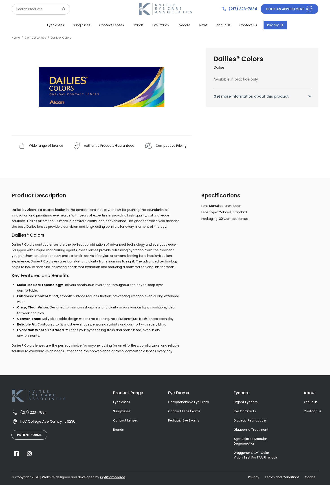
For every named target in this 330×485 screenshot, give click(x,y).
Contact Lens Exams (184, 411)
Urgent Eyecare (246, 402)
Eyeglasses (121, 402)
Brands (138, 25)
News (203, 25)
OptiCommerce (112, 477)
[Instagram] (29, 453)
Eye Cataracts (245, 411)
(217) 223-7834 (242, 8)
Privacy (253, 477)
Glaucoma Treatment (251, 429)
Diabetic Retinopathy (250, 420)
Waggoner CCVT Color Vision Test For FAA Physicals (256, 455)
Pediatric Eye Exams (183, 420)
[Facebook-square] (16, 453)
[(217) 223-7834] (224, 9)
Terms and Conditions (282, 477)
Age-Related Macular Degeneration (250, 441)
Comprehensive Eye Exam (188, 402)
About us (223, 25)
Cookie (310, 477)
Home (16, 37)
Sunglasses (121, 411)
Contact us (248, 25)
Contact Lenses (35, 37)
